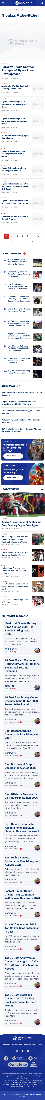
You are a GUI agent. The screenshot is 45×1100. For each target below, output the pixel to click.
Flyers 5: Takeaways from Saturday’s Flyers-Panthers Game (14, 121)
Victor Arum (10, 720)
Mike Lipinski (5, 545)
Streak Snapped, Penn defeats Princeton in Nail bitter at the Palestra (17, 262)
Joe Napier (9, 686)
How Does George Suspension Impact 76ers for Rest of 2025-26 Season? (19, 286)
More (38, 489)
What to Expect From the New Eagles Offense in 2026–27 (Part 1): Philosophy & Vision (14, 539)
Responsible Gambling (33, 1044)
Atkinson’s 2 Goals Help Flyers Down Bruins (15, 136)
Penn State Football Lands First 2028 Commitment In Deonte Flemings (18, 348)
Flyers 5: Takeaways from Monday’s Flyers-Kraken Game (13, 154)
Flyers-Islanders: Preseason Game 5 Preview (14, 217)
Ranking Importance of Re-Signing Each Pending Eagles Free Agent (21, 524)
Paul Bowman (5, 529)
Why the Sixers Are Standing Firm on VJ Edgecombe (19, 372)
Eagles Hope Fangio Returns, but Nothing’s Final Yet (19, 310)
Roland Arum (11, 649)
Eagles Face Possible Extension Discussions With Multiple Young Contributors (19, 336)
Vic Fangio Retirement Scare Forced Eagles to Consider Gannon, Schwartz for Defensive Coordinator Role (19, 323)
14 (38, 236)
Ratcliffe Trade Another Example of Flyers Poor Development (17, 70)
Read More (16, 644)
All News (9, 10)
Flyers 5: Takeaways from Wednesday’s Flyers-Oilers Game (14, 104)
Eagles (5, 519)
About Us (6, 1044)
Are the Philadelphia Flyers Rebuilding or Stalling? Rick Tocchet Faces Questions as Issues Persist (19, 299)
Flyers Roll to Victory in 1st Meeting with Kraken (13, 169)
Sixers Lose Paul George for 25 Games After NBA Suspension (19, 360)
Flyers (5, 64)
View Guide (11, 456)
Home (3, 10)
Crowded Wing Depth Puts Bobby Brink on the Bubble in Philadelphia (19, 274)
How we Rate (17, 1044)
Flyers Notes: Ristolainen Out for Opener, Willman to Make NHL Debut (14, 186)
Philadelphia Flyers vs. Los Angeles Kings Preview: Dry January (13, 571)
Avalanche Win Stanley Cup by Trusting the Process (15, 87)
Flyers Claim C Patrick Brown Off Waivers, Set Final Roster (14, 201)
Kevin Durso (5, 78)
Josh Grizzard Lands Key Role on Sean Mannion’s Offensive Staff (14, 586)
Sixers (5, 550)
